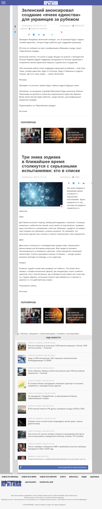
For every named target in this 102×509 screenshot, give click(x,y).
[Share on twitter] (39, 35)
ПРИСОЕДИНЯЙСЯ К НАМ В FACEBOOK (72, 467)
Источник (23, 111)
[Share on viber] (48, 34)
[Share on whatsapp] (52, 35)
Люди (77, 177)
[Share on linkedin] (44, 35)
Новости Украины (39, 29)
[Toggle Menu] (3, 2)
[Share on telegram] (33, 35)
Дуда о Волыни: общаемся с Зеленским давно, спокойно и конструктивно (45, 334)
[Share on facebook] (29, 35)
